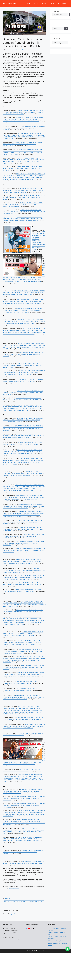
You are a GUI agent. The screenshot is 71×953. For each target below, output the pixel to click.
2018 (5, 898)
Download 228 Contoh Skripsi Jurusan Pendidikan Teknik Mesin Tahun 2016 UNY (23, 901)
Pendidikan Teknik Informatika (11, 897)
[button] (67, 949)
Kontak (50, 3)
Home (28, 3)
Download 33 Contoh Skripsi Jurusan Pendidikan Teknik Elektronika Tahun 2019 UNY (24, 900)
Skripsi (20, 897)
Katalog (34, 3)
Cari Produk (55, 12)
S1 (7, 898)
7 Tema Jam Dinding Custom (56, 941)
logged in (12, 914)
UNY (10, 898)
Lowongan (64, 3)
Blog (58, 3)
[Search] (69, 14)
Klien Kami (43, 3)
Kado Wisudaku (9, 3)
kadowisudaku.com (14, 888)
